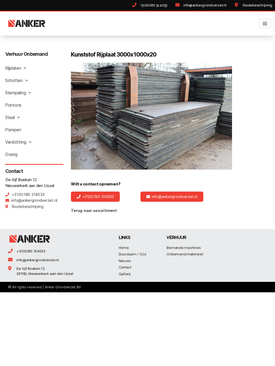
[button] (95, 197)
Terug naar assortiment (94, 210)
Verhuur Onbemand (26, 54)
